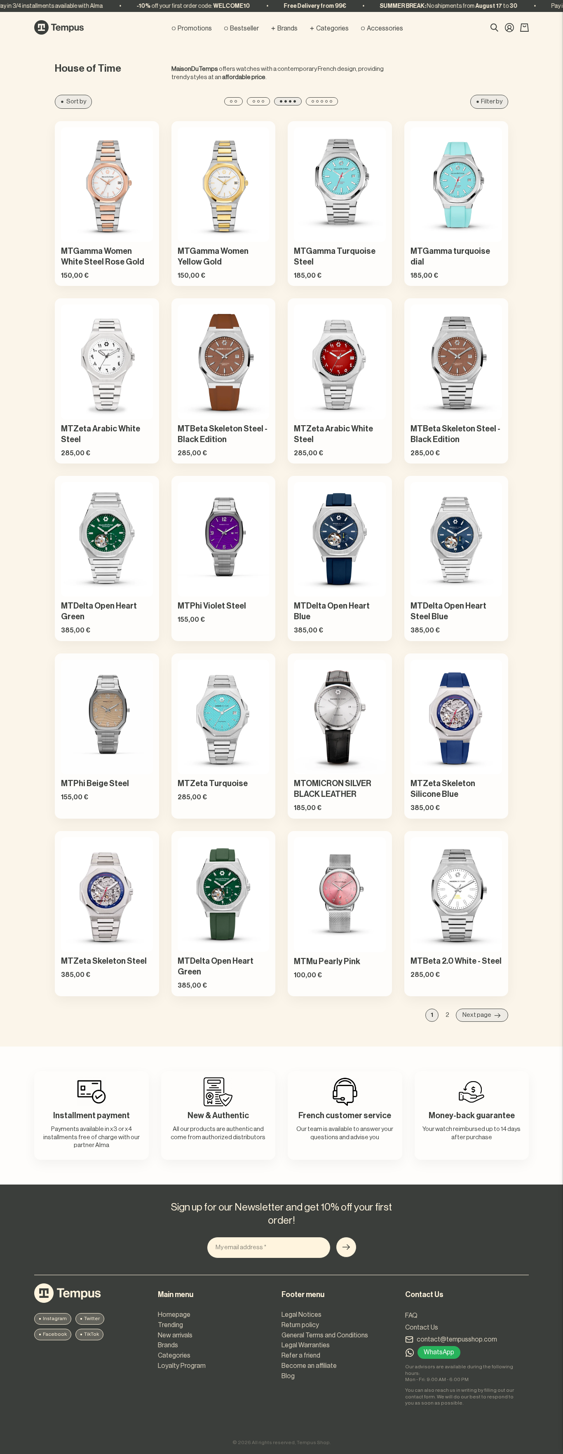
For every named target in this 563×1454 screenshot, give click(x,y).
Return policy (300, 1325)
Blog (288, 1376)
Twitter (92, 1318)
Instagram (55, 1318)
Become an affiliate (309, 1366)
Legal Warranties (306, 1345)
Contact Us (421, 1327)
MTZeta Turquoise (213, 784)
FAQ (411, 1315)
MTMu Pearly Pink (327, 962)
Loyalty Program (182, 1366)
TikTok (91, 1334)
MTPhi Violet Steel (212, 606)
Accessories (385, 28)
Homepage (174, 1314)
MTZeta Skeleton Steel (104, 961)
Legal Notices (301, 1314)
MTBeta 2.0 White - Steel (456, 961)
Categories (332, 28)
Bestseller (244, 28)
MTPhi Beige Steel (95, 784)
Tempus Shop (313, 1442)
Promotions (195, 28)
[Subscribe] (346, 1247)
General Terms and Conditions (325, 1335)
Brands (287, 28)
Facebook (55, 1334)
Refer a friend (301, 1355)
